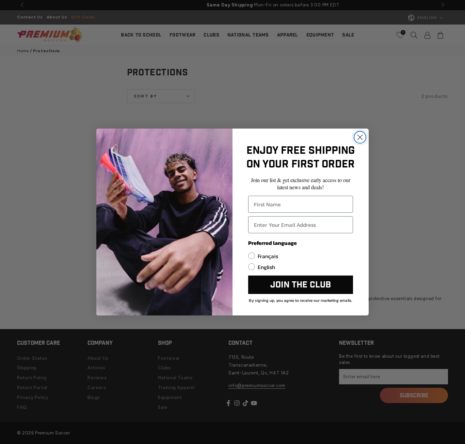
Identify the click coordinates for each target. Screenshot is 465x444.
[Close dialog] (360, 137)
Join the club (300, 285)
